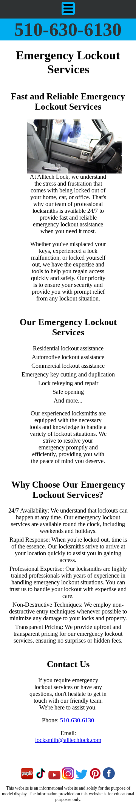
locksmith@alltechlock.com (68, 740)
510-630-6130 (68, 29)
